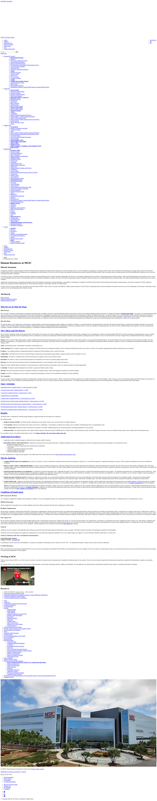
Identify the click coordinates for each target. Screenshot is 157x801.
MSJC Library (14, 84)
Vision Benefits (11, 612)
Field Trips (10, 647)
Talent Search (13, 174)
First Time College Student (17, 91)
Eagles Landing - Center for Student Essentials (22, 116)
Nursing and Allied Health (17, 196)
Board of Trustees (8, 44)
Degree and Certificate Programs (18, 60)
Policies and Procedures (13, 665)
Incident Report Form (12, 656)
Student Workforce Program (8, 300)
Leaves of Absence (9, 637)
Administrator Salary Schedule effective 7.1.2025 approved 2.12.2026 (19, 387)
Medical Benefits (11, 609)
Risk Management (15, 219)
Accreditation (7, 787)
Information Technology (16, 225)
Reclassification (8, 639)
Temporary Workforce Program (9, 299)
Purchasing (13, 204)
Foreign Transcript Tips (136, 483)
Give (5, 47)
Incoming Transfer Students (17, 94)
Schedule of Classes (15, 72)
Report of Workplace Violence (15, 655)
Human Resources (12, 625)
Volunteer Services (9, 677)
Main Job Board (5, 297)
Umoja (12, 124)
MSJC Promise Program (16, 106)
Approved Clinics (11, 642)
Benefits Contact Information (14, 615)
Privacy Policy (7, 779)
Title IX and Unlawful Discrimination (13, 661)
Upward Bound (14, 177)
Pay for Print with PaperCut (17, 235)
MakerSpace (13, 194)
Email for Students (15, 241)
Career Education (14, 184)
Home (5, 600)
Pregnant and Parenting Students (15, 672)
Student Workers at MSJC (10, 659)
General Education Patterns (17, 62)
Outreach (12, 197)
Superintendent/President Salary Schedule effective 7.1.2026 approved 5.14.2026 (22, 406)
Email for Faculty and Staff (17, 243)
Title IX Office (14, 221)
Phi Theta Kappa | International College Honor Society (24, 65)
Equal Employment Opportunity (12, 630)
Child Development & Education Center (20, 187)
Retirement (10, 620)
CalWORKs (13, 169)
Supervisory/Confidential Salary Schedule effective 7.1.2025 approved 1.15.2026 (22, 409)
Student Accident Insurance (14, 652)
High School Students (16, 96)
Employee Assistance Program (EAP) (17, 614)
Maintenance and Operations (17, 207)
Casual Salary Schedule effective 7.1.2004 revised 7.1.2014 (16, 393)
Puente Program (14, 121)
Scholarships (13, 102)
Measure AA (7, 786)
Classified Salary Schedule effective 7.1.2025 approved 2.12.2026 (18, 398)
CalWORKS (13, 113)
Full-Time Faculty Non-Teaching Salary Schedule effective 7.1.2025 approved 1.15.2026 (24, 404)
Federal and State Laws (13, 664)
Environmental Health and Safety (15, 646)
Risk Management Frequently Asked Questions (19, 650)
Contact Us (7, 602)
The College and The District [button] (13, 331)
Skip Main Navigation (6, 1)
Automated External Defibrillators (16, 643)
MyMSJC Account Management (18, 234)
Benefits (6, 608)
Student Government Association (18, 128)
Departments (7, 149)
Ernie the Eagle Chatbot (16, 109)
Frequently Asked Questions (11, 633)
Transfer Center (14, 175)
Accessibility (7, 780)
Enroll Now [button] (153, 40)
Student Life (7, 125)
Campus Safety (14, 218)
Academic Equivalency (32, 487)
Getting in (6, 88)
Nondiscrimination (8, 777)
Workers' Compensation (13, 653)
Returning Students (15, 93)
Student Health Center (16, 163)
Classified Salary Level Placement (9, 395)
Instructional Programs (16, 181)
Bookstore (13, 213)
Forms (5, 631)
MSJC (5, 257)
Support (12, 237)
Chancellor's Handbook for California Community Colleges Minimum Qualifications (26, 595)
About (5, 40)
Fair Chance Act (68, 523)
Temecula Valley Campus (37, 769)
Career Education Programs (17, 66)
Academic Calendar (15, 78)
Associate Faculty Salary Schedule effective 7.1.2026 (14, 390)
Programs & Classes (9, 56)
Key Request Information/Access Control (14, 636)
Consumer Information (10, 781)
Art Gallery (13, 182)
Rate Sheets (10, 617)
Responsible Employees (13, 670)
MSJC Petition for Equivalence (25, 488)
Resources (10, 668)
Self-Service (13, 231)
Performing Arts (8, 43)
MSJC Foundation (15, 154)
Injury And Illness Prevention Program (17, 649)
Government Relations (16, 153)
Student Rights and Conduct (17, 165)
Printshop (12, 212)
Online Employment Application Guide (65, 454)
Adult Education (14, 68)
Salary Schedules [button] (8, 384)
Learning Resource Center (17, 82)
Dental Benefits (11, 611)
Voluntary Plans (11, 621)
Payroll (12, 210)
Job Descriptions (8, 634)
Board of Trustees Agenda (10, 784)
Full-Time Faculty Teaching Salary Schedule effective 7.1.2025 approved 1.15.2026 (22, 401)
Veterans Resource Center (17, 122)
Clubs (11, 131)
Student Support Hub (9, 49)
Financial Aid (13, 100)
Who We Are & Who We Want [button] (13, 307)
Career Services (14, 185)
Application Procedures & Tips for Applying (15, 603)
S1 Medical (10, 645)
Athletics (6, 41)
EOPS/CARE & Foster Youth (18, 118)
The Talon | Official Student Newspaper (20, 137)
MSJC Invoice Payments (16, 209)
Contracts (12, 206)
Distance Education (15, 190)
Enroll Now (4, 53)
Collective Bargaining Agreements (13, 627)
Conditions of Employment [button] (12, 492)
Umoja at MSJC (14, 138)
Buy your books (14, 77)
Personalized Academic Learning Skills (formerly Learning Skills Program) (29, 87)
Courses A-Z (13, 75)
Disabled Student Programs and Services (20, 115)
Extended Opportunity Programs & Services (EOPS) (24, 172)
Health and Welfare (12, 618)
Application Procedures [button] (11, 437)
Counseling (13, 162)
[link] (7, 37)
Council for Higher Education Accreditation (15, 598)
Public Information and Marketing (19, 156)
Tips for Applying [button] (8, 458)
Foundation (7, 789)
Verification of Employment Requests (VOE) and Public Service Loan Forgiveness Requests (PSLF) (30, 675)
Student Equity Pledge (127, 313)
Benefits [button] (4, 413)
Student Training (11, 667)
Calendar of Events (15, 129)
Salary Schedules (8, 658)
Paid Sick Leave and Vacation (15, 624)
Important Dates (14, 104)
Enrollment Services (15, 159)
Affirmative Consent (12, 671)
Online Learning (14, 74)
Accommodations (8, 606)
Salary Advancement (12, 622)
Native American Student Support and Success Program (24, 119)
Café (11, 215)
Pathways (12, 59)
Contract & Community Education (19, 69)
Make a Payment (14, 103)
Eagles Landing (14, 171)
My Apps (12, 230)
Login (5, 227)
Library (12, 193)
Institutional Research (16, 224)
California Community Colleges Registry (14, 596)
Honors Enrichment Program (17, 63)
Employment (7, 46)
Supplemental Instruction (16, 85)
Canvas (12, 232)
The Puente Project (15, 135)
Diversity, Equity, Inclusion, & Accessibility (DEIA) (17, 628)
